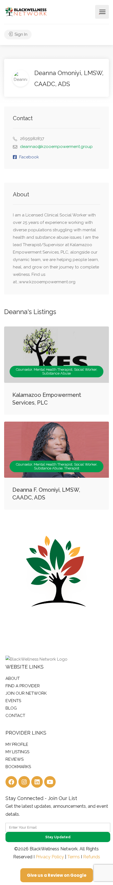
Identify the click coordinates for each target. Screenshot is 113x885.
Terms (73, 856)
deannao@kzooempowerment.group (56, 146)
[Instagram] (24, 782)
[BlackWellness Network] (25, 11)
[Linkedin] (37, 782)
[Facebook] (11, 782)
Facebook (29, 157)
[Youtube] (50, 782)
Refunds (91, 856)
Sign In (20, 34)
